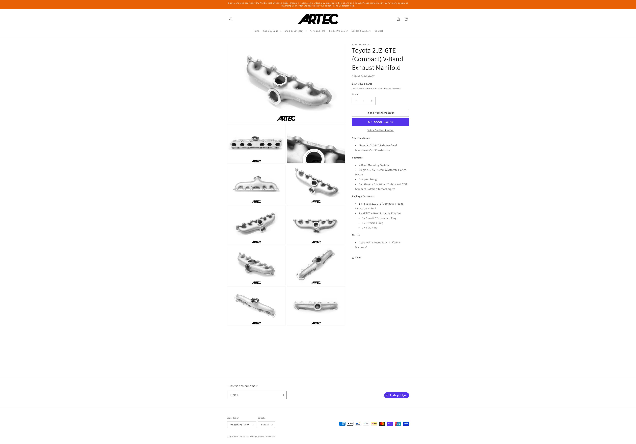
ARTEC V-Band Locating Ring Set (382, 213)
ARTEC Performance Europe (245, 436)
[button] (230, 19)
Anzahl (355, 94)
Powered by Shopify (266, 436)
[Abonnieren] (282, 395)
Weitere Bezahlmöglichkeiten (381, 130)
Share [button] (358, 257)
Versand (369, 88)
